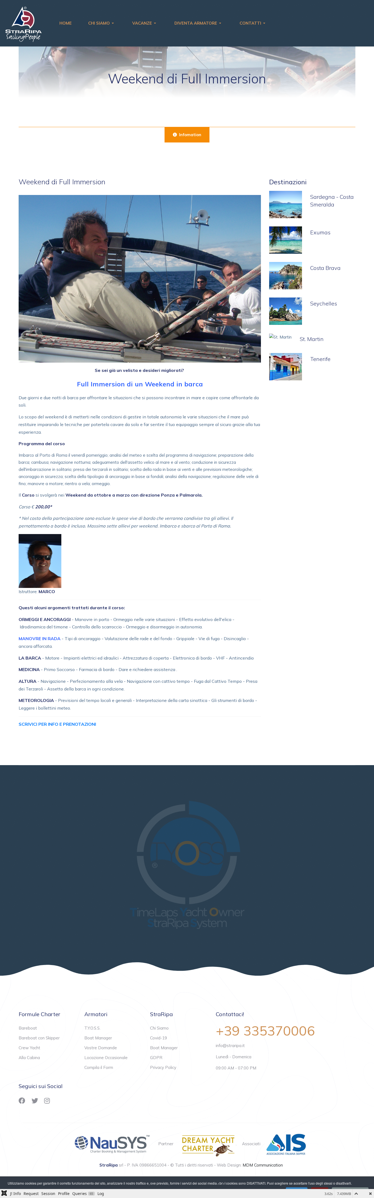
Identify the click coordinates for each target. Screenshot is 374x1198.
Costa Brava (325, 267)
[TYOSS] (187, 863)
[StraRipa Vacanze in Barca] (23, 22)
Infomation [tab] (189, 134)
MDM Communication (263, 1165)
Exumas (320, 232)
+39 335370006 (265, 1030)
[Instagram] (47, 1101)
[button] (102, 23)
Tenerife (320, 358)
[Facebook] (22, 1101)
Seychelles (323, 303)
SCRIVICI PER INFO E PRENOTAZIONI (57, 724)
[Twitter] (34, 1101)
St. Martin (312, 339)
